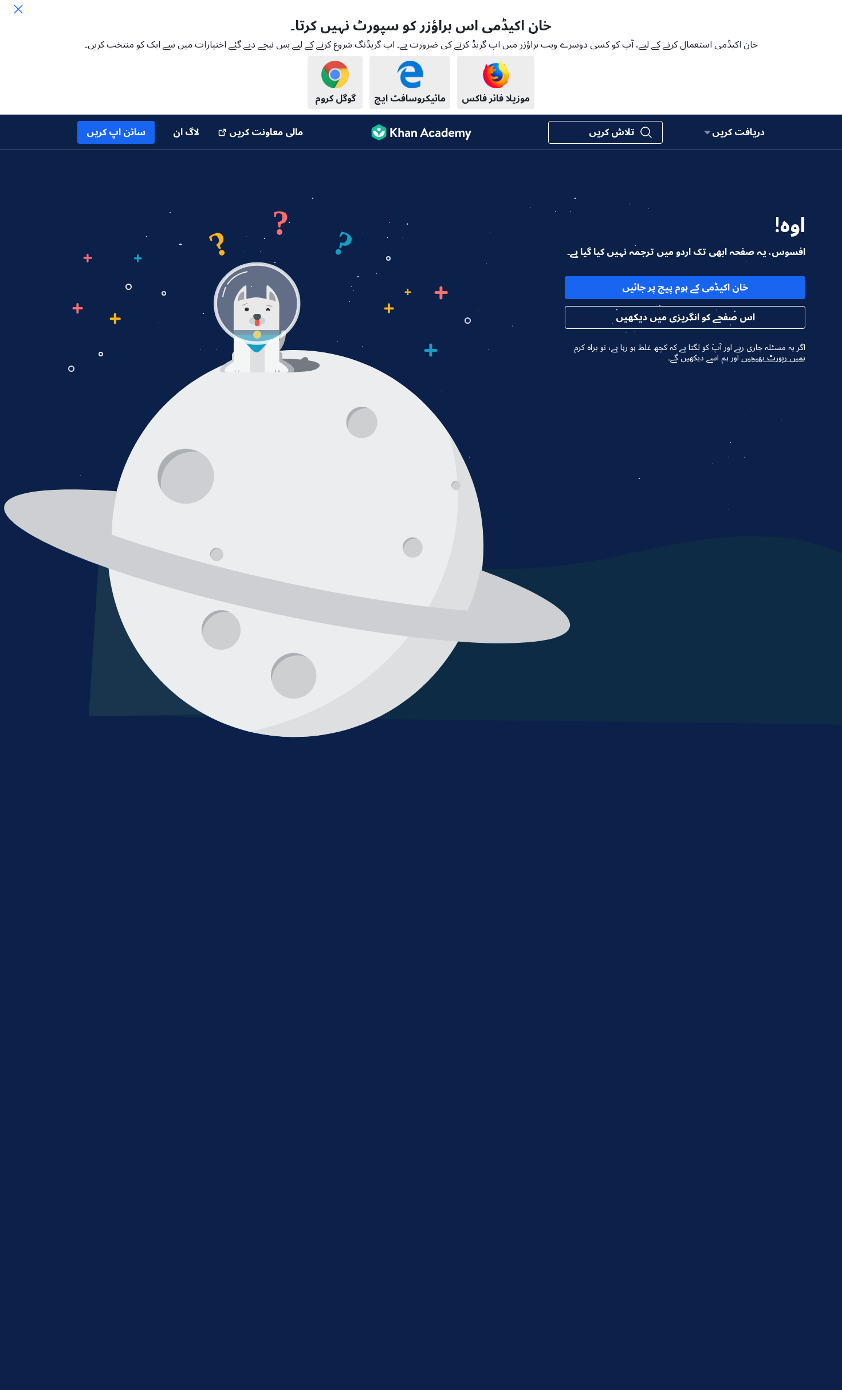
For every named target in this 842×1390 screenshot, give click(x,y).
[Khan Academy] (421, 132)
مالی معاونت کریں (266, 132)
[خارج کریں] (18, 9)
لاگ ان (186, 132)
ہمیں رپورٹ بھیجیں (773, 358)
